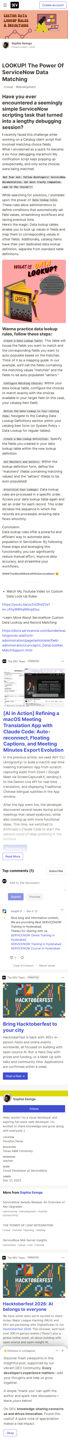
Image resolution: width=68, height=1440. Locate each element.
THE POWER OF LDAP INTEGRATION (27, 1227)
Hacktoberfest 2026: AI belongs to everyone (28, 1306)
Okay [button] (10, 1433)
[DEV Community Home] (14, 5)
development (26, 87)
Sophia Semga (22, 43)
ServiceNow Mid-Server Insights (24, 1242)
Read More (12, 856)
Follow (34, 1109)
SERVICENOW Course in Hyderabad (35, 948)
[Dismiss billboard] (62, 1351)
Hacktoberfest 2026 (17, 1329)
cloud (8, 87)
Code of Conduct (23, 965)
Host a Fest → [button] (15, 1076)
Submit (16, 897)
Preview (34, 897)
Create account (53, 5)
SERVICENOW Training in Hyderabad (36, 944)
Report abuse (47, 965)
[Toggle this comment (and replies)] (4, 918)
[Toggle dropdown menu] (62, 661)
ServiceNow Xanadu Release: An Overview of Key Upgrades (33, 1208)
